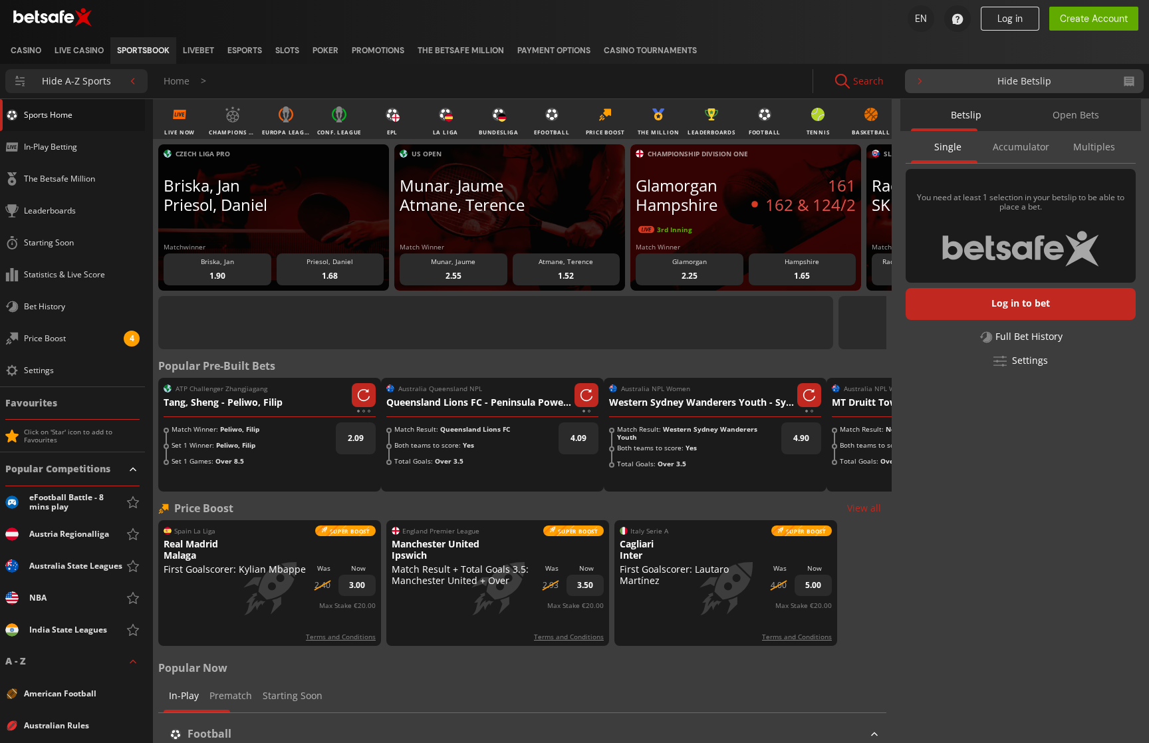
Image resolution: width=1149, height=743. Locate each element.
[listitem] (26, 50)
